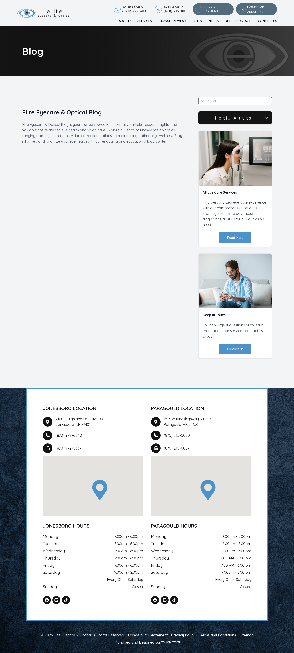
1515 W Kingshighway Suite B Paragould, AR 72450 (187, 422)
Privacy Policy (183, 635)
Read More (235, 238)
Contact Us (267, 21)
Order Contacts (238, 21)
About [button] (124, 21)
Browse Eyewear (171, 21)
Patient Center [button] (204, 21)
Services (144, 21)
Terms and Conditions (217, 635)
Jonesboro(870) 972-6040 (135, 9)
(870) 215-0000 (177, 435)
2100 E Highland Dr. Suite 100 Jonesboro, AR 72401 (79, 422)
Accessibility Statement (147, 635)
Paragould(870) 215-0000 (176, 9)
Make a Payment (211, 9)
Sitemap (246, 635)
